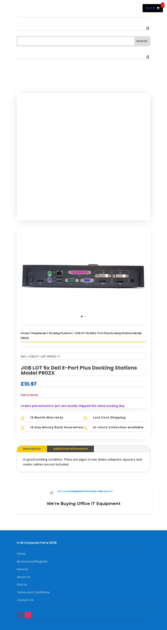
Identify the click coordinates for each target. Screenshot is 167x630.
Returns (22, 569)
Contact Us (25, 600)
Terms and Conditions (33, 592)
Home (25, 333)
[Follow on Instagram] (28, 615)
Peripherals (38, 333)
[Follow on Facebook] (20, 615)
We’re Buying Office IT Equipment (84, 503)
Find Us (22, 584)
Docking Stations (60, 333)
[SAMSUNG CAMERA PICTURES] (83, 324)
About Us (23, 577)
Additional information (70, 449)
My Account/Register (32, 561)
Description (32, 449)
